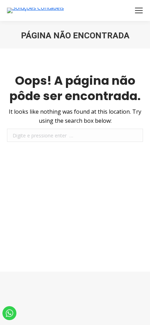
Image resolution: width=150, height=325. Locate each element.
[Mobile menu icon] (139, 10)
